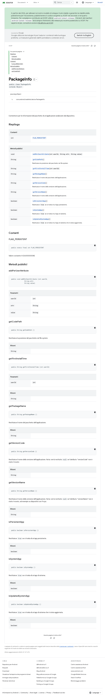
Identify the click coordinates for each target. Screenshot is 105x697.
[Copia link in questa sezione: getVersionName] (27, 482)
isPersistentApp (39, 201)
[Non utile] (94, 45)
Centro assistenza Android (79, 664)
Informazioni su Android (10, 693)
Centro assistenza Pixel (78, 668)
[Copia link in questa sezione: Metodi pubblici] (29, 264)
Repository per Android (9, 664)
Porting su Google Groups (45, 684)
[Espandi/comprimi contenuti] (23, 51)
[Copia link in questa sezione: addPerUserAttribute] (31, 271)
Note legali (33, 693)
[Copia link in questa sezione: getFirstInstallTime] (29, 359)
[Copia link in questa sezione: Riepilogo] (22, 124)
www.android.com (77, 671)
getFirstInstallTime (41, 168)
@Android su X (41, 664)
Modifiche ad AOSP (45, 23)
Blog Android (41, 671)
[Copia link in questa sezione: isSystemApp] (23, 559)
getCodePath (38, 159)
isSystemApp (37, 210)
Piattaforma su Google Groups (46, 678)
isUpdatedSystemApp (41, 219)
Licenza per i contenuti (66, 646)
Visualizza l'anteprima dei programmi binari (16, 674)
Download (5, 671)
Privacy (48, 693)
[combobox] (63, 2)
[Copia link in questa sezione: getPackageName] (28, 406)
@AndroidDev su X (43, 668)
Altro (35, 2)
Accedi (100, 2)
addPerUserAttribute (41, 154)
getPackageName (39, 174)
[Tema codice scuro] (95, 245)
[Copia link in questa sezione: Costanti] (21, 233)
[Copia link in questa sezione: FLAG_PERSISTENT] (29, 239)
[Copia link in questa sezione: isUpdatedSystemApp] (32, 596)
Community (24, 693)
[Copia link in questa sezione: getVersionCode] (27, 443)
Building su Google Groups (45, 681)
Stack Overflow (76, 678)
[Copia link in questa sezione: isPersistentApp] (26, 522)
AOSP (10, 46)
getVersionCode (39, 183)
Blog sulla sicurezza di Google (46, 674)
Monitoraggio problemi (78, 681)
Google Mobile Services (78, 674)
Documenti (22, 2)
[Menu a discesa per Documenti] (28, 2)
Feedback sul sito (59, 693)
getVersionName (39, 192)
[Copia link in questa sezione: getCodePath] (24, 322)
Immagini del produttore (10, 678)
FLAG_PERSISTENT (39, 138)
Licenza (41, 693)
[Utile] (91, 45)
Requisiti (5, 668)
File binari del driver (8, 681)
